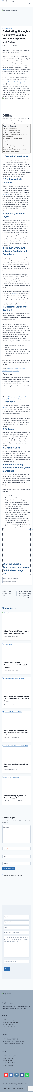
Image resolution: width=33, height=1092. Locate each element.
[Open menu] (29, 3)
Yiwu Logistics (8, 1065)
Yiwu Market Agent (10, 1020)
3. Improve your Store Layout (11, 132)
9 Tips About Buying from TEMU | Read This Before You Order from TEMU (16, 732)
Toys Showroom (9, 1024)
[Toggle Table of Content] (27, 126)
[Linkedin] (11, 1075)
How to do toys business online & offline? (7, 592)
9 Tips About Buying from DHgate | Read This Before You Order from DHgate (16, 698)
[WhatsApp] (27, 1075)
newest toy (15, 294)
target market (6, 69)
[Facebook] (22, 1075)
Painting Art (8, 1060)
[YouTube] (6, 1075)
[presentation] (16, 620)
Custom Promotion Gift (11, 1022)
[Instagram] (16, 1075)
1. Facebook (6, 140)
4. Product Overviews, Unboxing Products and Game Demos (15, 135)
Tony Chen (6, 45)
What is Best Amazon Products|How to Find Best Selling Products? (16, 665)
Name (5, 849)
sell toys (16, 578)
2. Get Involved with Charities (11, 130)
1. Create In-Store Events (10, 128)
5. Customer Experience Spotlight (12, 138)
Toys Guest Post (9, 1063)
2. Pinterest (6, 142)
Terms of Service (17, 1088)
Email (5, 856)
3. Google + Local (8, 144)
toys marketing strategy (9, 581)
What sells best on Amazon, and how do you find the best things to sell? (15, 150)
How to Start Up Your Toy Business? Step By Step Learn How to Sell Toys (24, 593)
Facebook (5, 407)
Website (5, 863)
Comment (6, 827)
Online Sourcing (7, 28)
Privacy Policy (7, 1088)
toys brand (5, 194)
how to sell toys (7, 578)
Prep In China (8, 1058)
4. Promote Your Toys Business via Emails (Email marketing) (15, 147)
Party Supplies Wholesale (12, 1027)
